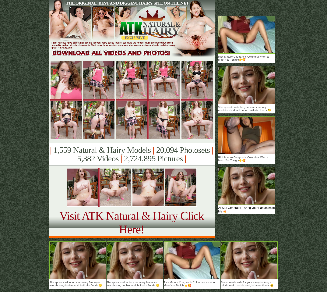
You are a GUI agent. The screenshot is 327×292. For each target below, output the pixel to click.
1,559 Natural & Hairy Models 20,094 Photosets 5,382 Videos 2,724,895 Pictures (131, 154)
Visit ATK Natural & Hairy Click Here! (131, 222)
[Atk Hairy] (115, 55)
